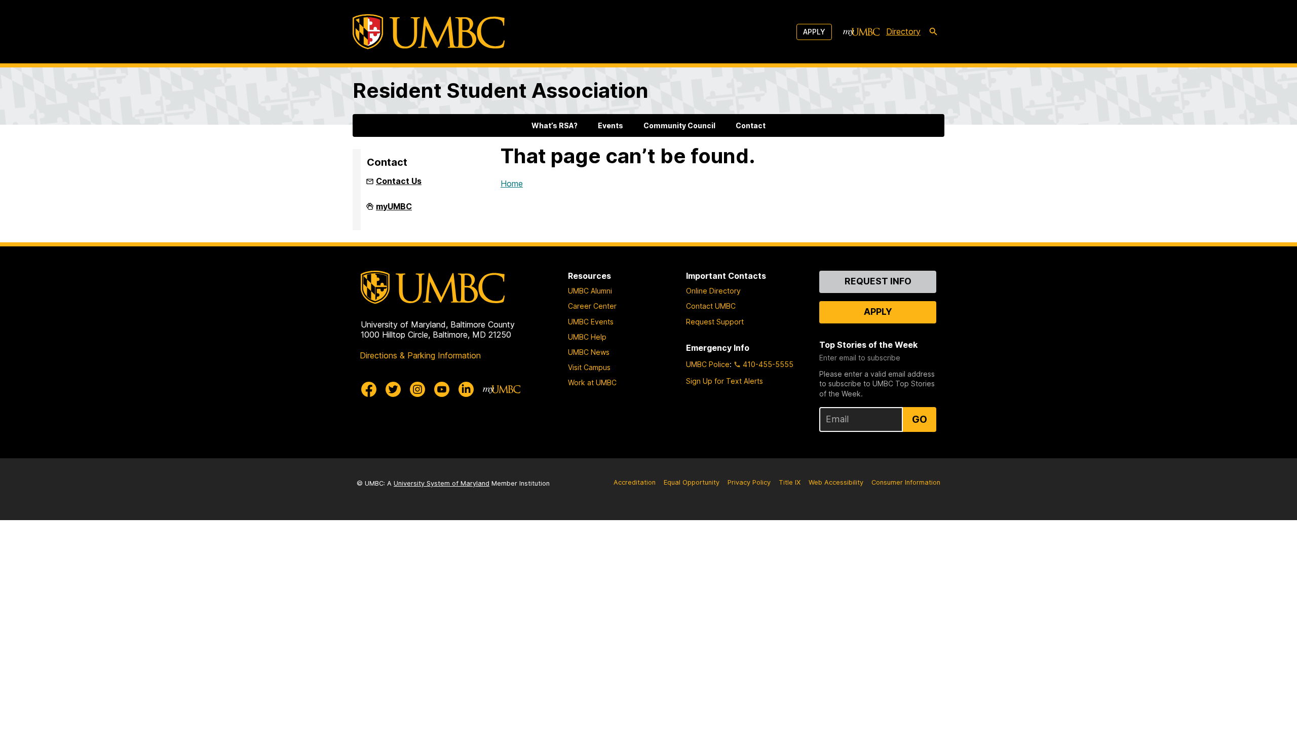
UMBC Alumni (590, 290)
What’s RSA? (554, 125)
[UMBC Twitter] (393, 389)
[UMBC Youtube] (442, 389)
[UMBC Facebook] (369, 389)
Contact (751, 125)
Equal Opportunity (691, 482)
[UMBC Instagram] (417, 389)
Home (512, 183)
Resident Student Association (500, 90)
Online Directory (713, 290)
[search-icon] (933, 32)
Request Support (715, 321)
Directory (903, 31)
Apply (814, 31)
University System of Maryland (441, 483)
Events (610, 125)
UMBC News (588, 352)
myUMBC (394, 210)
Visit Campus (589, 367)
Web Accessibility (836, 482)
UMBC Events (591, 321)
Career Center (592, 306)
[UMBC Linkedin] (466, 389)
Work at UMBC (592, 382)
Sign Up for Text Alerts (724, 381)
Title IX (789, 482)
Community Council (679, 125)
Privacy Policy (749, 482)
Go (919, 419)
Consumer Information (905, 482)
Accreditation (635, 482)
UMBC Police (708, 364)
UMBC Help (587, 337)
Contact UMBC (711, 306)
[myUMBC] (861, 32)
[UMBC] (429, 31)
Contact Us (399, 181)
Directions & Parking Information (420, 355)
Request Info (878, 281)
